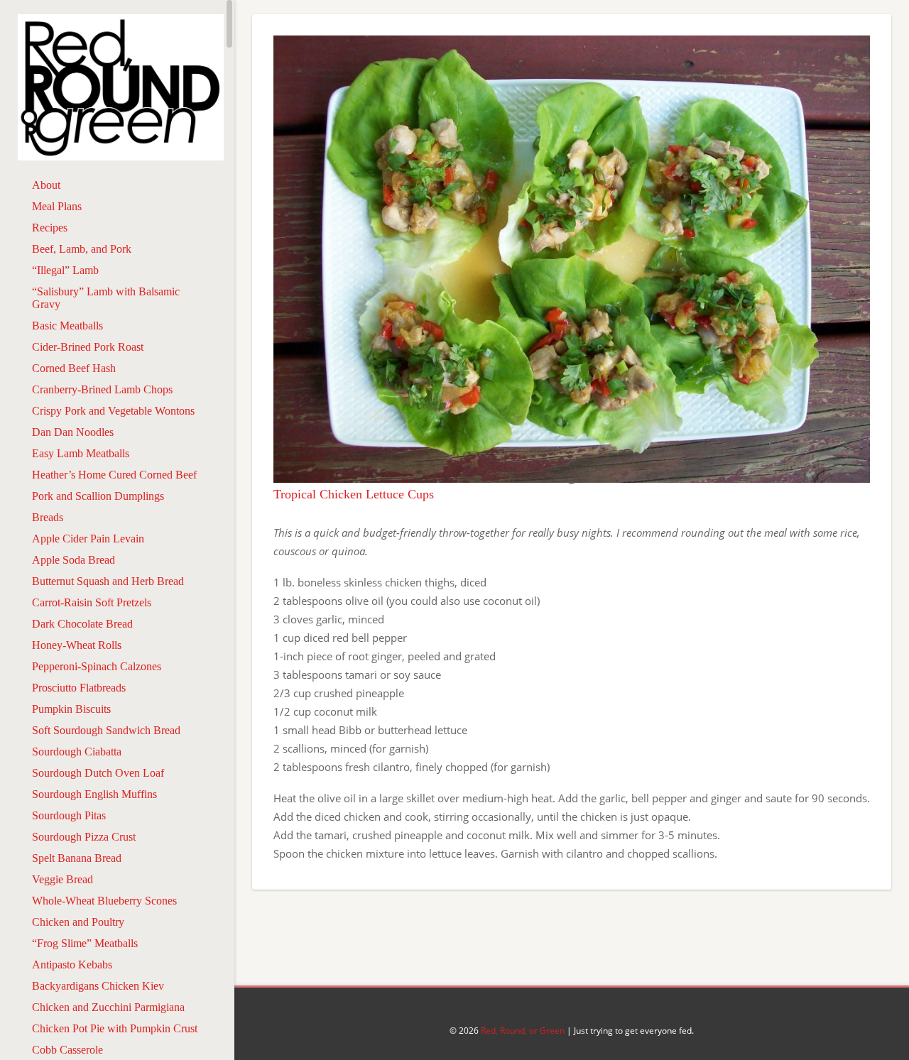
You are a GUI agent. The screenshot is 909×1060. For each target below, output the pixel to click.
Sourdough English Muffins (94, 794)
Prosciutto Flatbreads (79, 688)
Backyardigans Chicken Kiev (98, 986)
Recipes (49, 228)
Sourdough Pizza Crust (84, 837)
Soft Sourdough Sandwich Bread (106, 730)
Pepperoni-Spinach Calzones (96, 666)
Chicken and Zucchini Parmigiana (108, 1007)
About (46, 185)
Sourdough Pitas (69, 815)
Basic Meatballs (67, 325)
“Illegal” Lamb (65, 270)
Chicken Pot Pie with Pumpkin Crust (114, 1028)
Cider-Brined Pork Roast (87, 347)
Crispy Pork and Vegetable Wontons (113, 411)
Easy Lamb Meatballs (80, 453)
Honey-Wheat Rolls (76, 645)
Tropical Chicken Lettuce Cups (353, 494)
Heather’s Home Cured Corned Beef (114, 475)
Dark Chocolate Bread (82, 624)
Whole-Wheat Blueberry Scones (104, 901)
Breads (47, 517)
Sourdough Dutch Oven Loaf (98, 773)
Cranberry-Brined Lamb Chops (102, 389)
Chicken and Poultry (78, 922)
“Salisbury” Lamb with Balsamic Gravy (106, 297)
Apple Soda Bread (73, 560)
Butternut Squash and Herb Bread (108, 581)
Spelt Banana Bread (76, 858)
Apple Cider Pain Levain (88, 538)
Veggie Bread (62, 879)
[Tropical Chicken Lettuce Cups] (571, 479)
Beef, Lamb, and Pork (81, 249)
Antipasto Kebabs (72, 964)
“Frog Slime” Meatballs (85, 943)
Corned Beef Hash (74, 368)
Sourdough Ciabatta (76, 751)
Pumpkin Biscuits (71, 709)
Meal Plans (57, 206)
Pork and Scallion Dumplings (98, 496)
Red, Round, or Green (523, 1031)
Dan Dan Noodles (73, 432)
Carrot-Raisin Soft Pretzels (91, 602)
